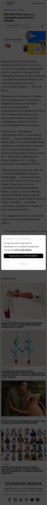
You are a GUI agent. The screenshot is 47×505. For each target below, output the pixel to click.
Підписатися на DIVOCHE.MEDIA (23, 256)
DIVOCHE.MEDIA (23, 250)
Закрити (23, 264)
